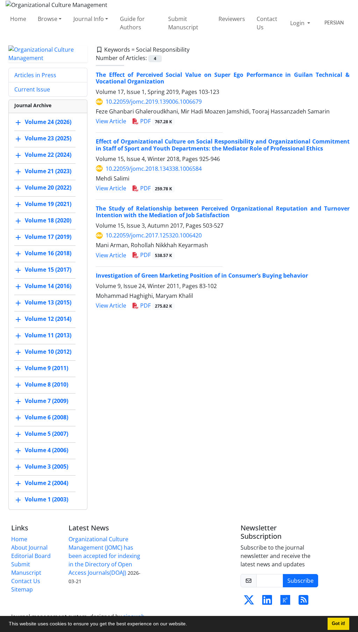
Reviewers (232, 19)
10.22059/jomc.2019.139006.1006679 (154, 101)
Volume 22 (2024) (48, 155)
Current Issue (32, 89)
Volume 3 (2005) (46, 466)
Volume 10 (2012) (48, 351)
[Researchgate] (285, 602)
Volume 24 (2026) (48, 122)
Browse (47, 19)
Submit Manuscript (183, 23)
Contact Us (267, 23)
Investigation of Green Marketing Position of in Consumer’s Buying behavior (202, 275)
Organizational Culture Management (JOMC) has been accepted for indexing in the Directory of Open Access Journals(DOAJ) (104, 555)
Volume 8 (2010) (46, 384)
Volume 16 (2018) (48, 253)
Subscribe (300, 581)
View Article (111, 121)
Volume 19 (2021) (48, 204)
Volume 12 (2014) (48, 319)
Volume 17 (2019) (48, 237)
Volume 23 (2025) (48, 138)
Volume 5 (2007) (46, 434)
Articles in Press (35, 75)
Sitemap (22, 589)
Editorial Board (31, 556)
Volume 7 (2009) (46, 401)
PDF (155, 121)
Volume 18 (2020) (48, 220)
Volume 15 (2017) (48, 269)
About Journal (29, 547)
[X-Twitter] (249, 602)
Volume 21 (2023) (48, 171)
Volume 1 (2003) (46, 499)
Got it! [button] (338, 623)
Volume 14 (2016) (48, 286)
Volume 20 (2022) (48, 187)
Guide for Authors (132, 23)
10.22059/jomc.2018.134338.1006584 (154, 168)
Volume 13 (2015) (48, 302)
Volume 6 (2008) (46, 417)
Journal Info (88, 19)
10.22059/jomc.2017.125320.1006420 (154, 235)
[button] (189, 625)
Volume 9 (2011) (46, 368)
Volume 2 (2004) (46, 483)
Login (298, 23)
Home (18, 19)
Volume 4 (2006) (46, 450)
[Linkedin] (267, 602)
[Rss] (303, 602)
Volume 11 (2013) (48, 335)
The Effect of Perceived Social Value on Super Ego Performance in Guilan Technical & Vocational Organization (223, 78)
